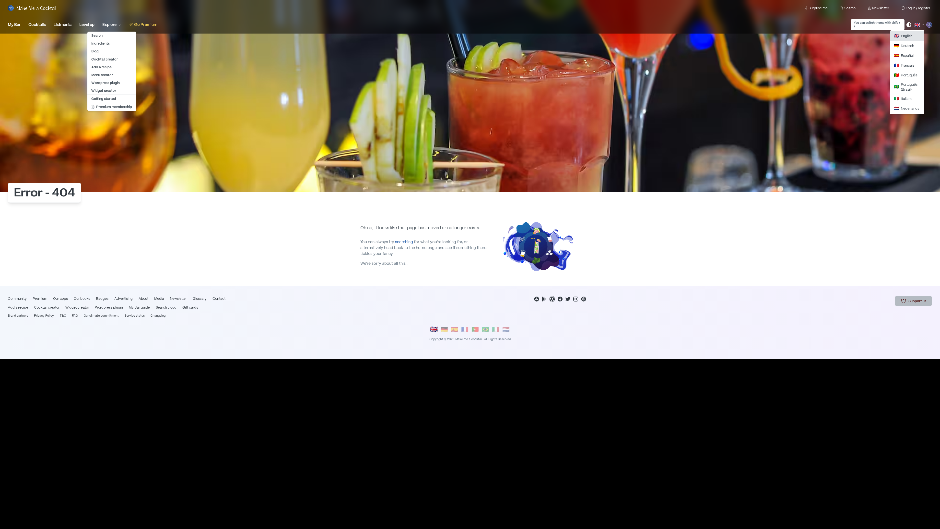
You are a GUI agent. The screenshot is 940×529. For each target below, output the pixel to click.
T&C (63, 316)
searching (404, 241)
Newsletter (880, 8)
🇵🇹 (475, 329)
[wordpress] (552, 299)
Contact (218, 298)
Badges (102, 298)
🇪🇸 (454, 329)
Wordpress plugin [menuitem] (105, 83)
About (143, 298)
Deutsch (904, 45)
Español (904, 55)
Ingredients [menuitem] (100, 43)
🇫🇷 (465, 329)
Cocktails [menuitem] (37, 24)
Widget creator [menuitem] (103, 90)
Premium (40, 298)
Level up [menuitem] (86, 24)
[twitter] (568, 299)
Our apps (60, 298)
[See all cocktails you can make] (929, 25)
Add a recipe (18, 307)
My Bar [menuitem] (14, 24)
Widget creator (77, 307)
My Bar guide (139, 307)
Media (159, 298)
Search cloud (166, 307)
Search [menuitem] (97, 35)
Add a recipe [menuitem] (101, 67)
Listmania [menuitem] (62, 24)
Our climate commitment (101, 316)
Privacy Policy (44, 316)
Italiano (903, 98)
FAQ (75, 316)
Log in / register (918, 8)
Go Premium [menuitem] (145, 24)
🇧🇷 (485, 329)
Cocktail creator (46, 307)
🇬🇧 (434, 329)
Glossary (200, 298)
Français (904, 65)
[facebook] (560, 299)
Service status (135, 316)
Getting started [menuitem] (103, 98)
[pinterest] (584, 299)
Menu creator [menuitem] (102, 75)
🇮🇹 (495, 329)
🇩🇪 (444, 329)
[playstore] (544, 299)
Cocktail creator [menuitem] (104, 59)
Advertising (123, 298)
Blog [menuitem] (95, 51)
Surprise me (818, 8)
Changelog (158, 316)
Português (905, 75)
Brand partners (18, 316)
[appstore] (537, 299)
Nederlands (906, 108)
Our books (82, 298)
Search (850, 8)
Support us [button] (917, 301)
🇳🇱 (506, 329)
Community (17, 298)
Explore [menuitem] (109, 24)
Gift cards (190, 307)
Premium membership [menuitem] (114, 107)
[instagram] (576, 299)
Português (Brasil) (905, 87)
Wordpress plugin (109, 307)
